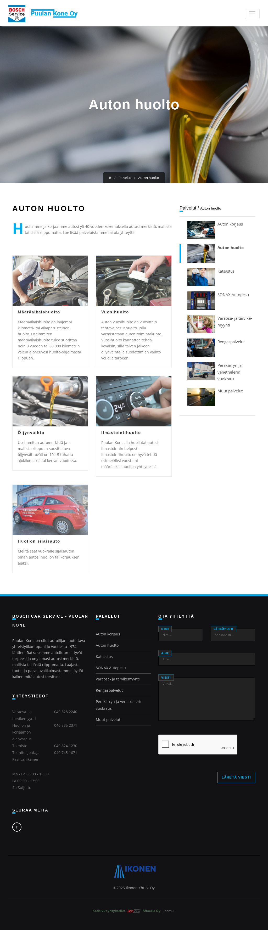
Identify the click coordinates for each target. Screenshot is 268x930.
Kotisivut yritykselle (108, 911)
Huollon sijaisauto (39, 541)
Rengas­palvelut (231, 341)
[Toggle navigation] (252, 14)
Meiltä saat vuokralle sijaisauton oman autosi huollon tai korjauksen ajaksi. (49, 557)
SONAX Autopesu (233, 294)
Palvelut (125, 177)
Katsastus (225, 271)
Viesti (166, 677)
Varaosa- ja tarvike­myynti (118, 679)
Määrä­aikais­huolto (39, 312)
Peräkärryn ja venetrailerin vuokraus (229, 372)
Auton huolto (230, 247)
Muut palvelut (230, 390)
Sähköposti (223, 629)
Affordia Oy (152, 911)
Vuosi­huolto (115, 312)
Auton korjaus (230, 224)
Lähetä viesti (236, 777)
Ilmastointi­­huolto (121, 432)
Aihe (165, 653)
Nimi (165, 629)
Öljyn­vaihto (31, 432)
